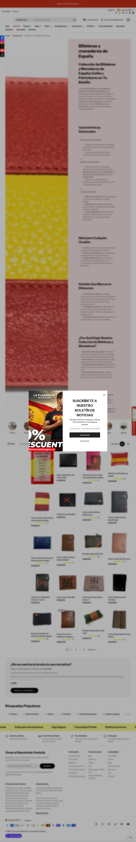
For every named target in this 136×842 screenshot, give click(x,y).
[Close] (104, 394)
